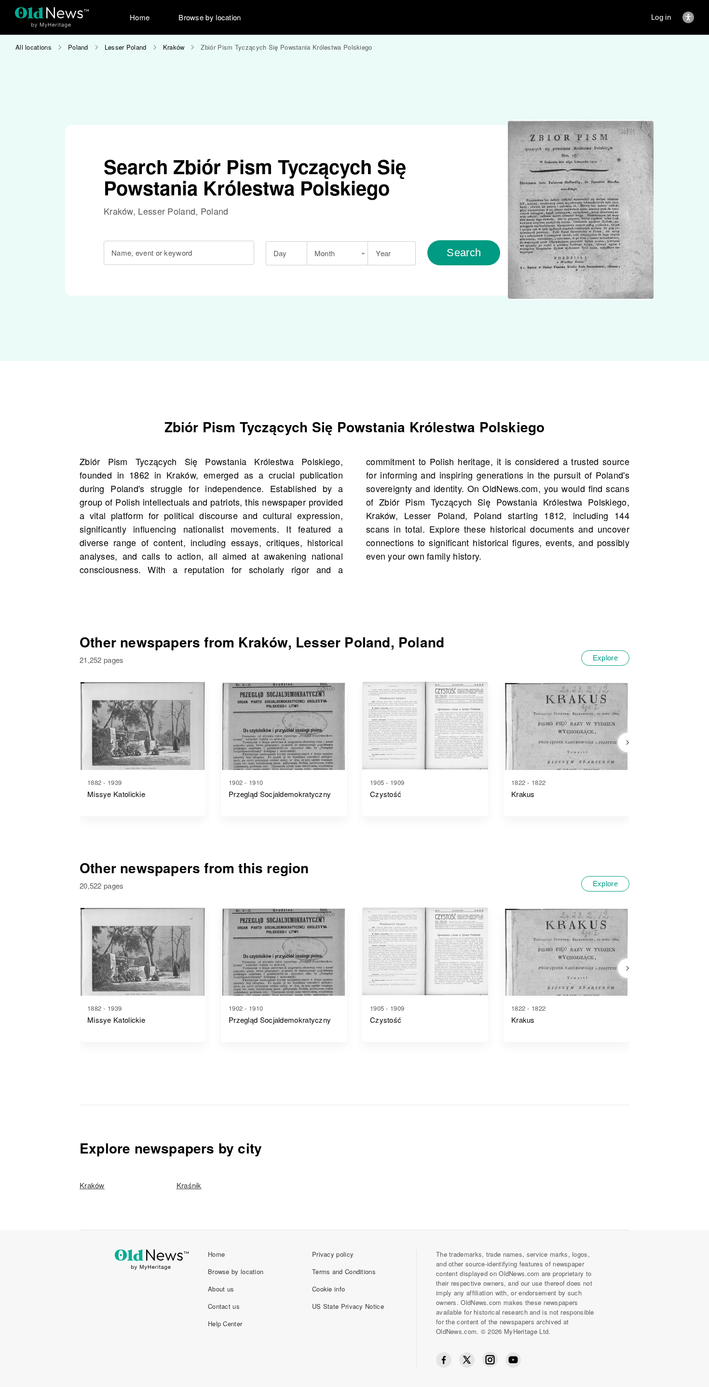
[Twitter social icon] (467, 1360)
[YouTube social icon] (513, 1360)
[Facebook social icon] (443, 1360)
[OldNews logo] (52, 12)
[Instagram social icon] (490, 1360)
